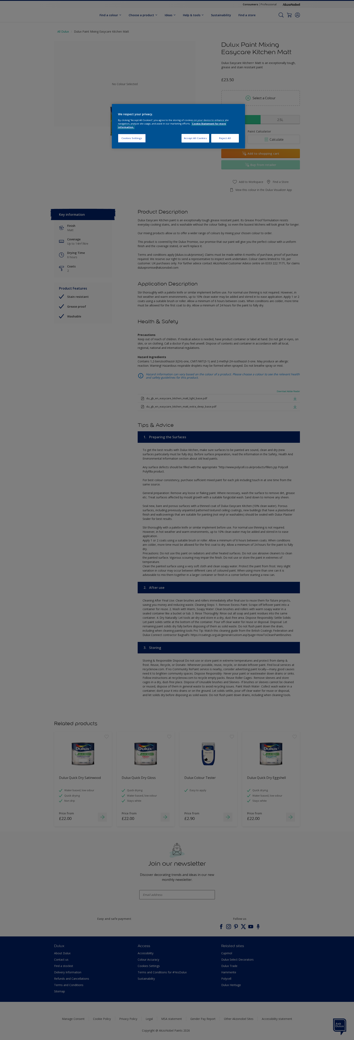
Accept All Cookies (195, 138)
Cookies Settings (131, 138)
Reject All (225, 138)
